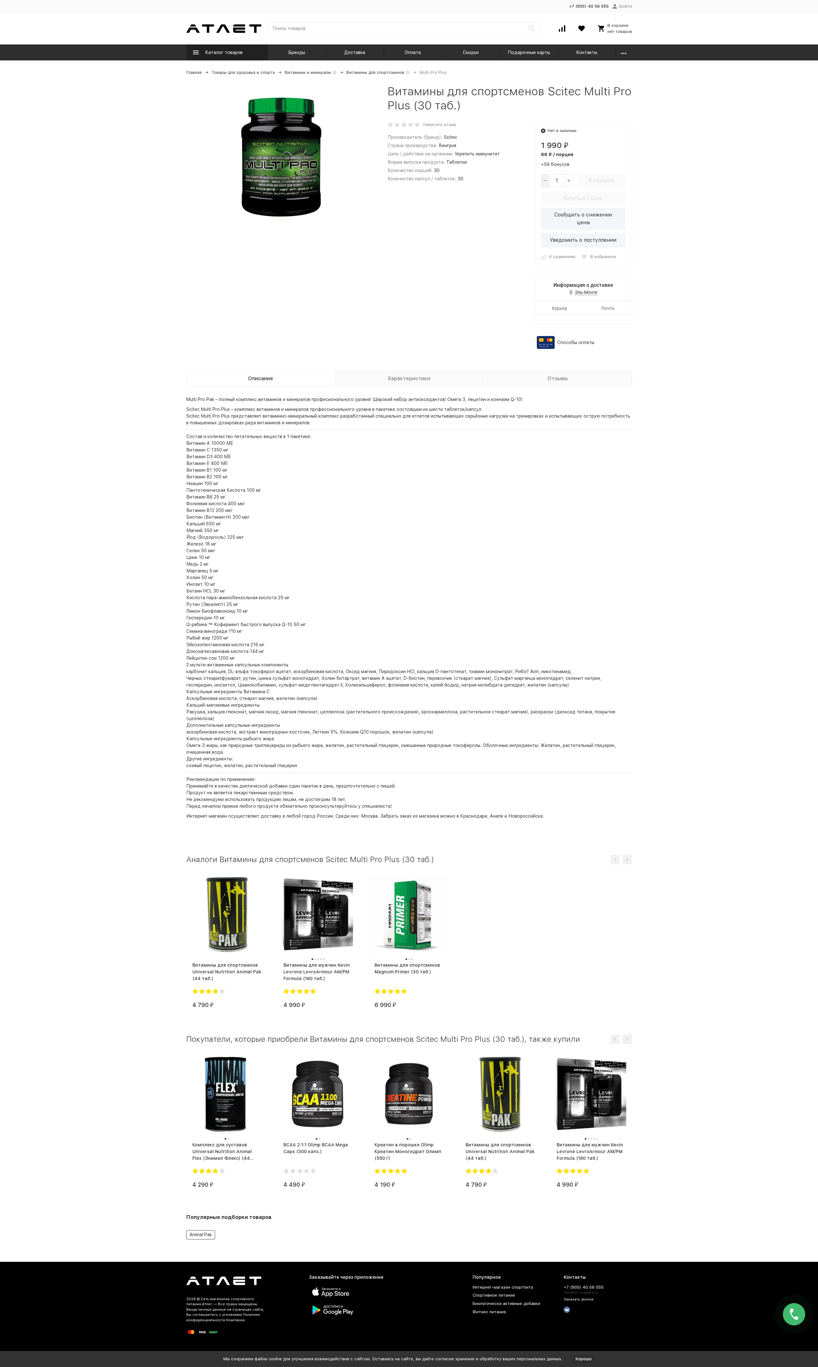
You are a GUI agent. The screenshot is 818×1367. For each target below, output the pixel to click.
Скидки (471, 52)
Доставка (354, 52)
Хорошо (583, 1358)
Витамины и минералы (308, 72)
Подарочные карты (529, 52)
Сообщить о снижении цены (583, 218)
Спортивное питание (494, 1295)
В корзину (601, 180)
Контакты (586, 52)
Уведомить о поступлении (583, 240)
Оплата (413, 52)
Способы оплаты (575, 342)
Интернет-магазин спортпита (503, 1287)
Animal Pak (200, 1234)
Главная (194, 72)
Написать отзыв (439, 124)
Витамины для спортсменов (375, 72)
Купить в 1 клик (583, 198)
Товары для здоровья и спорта (243, 72)
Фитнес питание (489, 1311)
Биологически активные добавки (506, 1303)
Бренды (296, 52)
